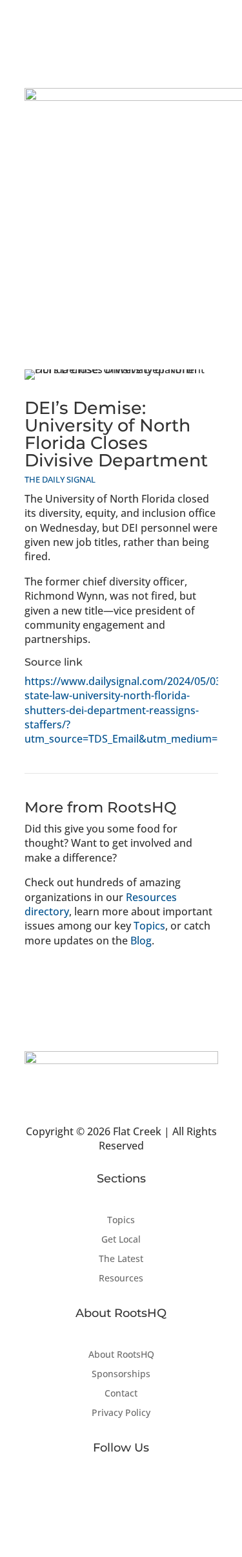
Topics (149, 926)
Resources (121, 1279)
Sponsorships (121, 1374)
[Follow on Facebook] (95, 1489)
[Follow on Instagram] (147, 1489)
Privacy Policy (121, 1413)
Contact (121, 1394)
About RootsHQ (121, 1355)
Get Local (121, 1240)
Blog (141, 940)
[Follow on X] (121, 1489)
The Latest (121, 1259)
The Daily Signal (60, 479)
